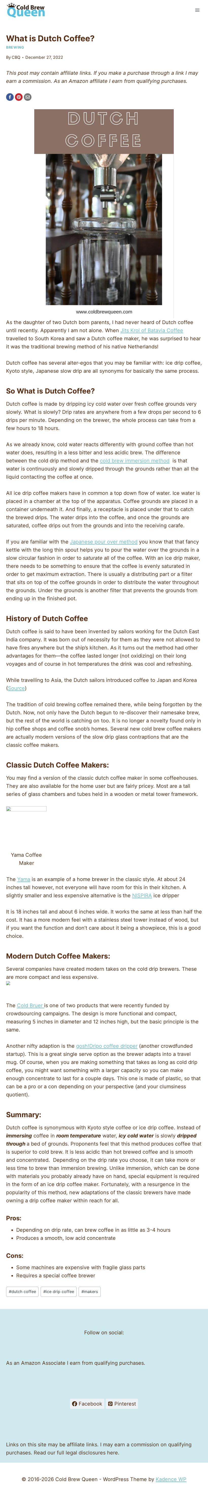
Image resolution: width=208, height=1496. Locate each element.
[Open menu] (197, 10)
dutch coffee (22, 1291)
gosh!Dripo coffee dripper (106, 1046)
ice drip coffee (58, 1291)
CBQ (16, 57)
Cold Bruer (30, 1005)
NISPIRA (142, 895)
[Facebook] (10, 97)
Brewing (15, 47)
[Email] (27, 97)
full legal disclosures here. (88, 1453)
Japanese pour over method (103, 542)
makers (89, 1291)
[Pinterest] (19, 97)
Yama (23, 879)
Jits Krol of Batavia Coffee (151, 330)
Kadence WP (171, 1479)
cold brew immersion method (134, 461)
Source (16, 688)
